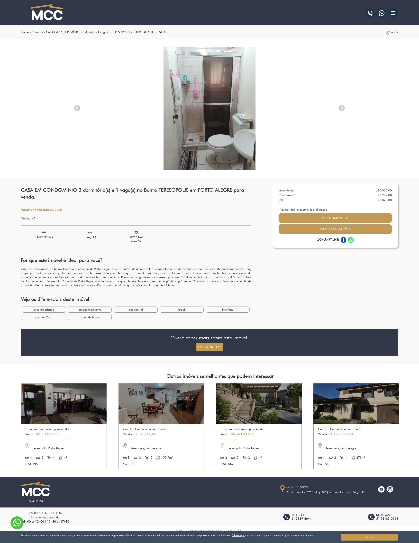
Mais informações (335, 229)
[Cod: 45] (209, 108)
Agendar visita (335, 218)
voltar (394, 32)
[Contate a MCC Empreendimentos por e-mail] (381, 489)
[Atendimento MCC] (370, 13)
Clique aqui (238, 535)
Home (25, 32)
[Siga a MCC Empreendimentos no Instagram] (390, 489)
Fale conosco (209, 347)
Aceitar (369, 537)
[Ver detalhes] (64, 403)
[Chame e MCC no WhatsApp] (17, 522)
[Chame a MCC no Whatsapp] (382, 13)
